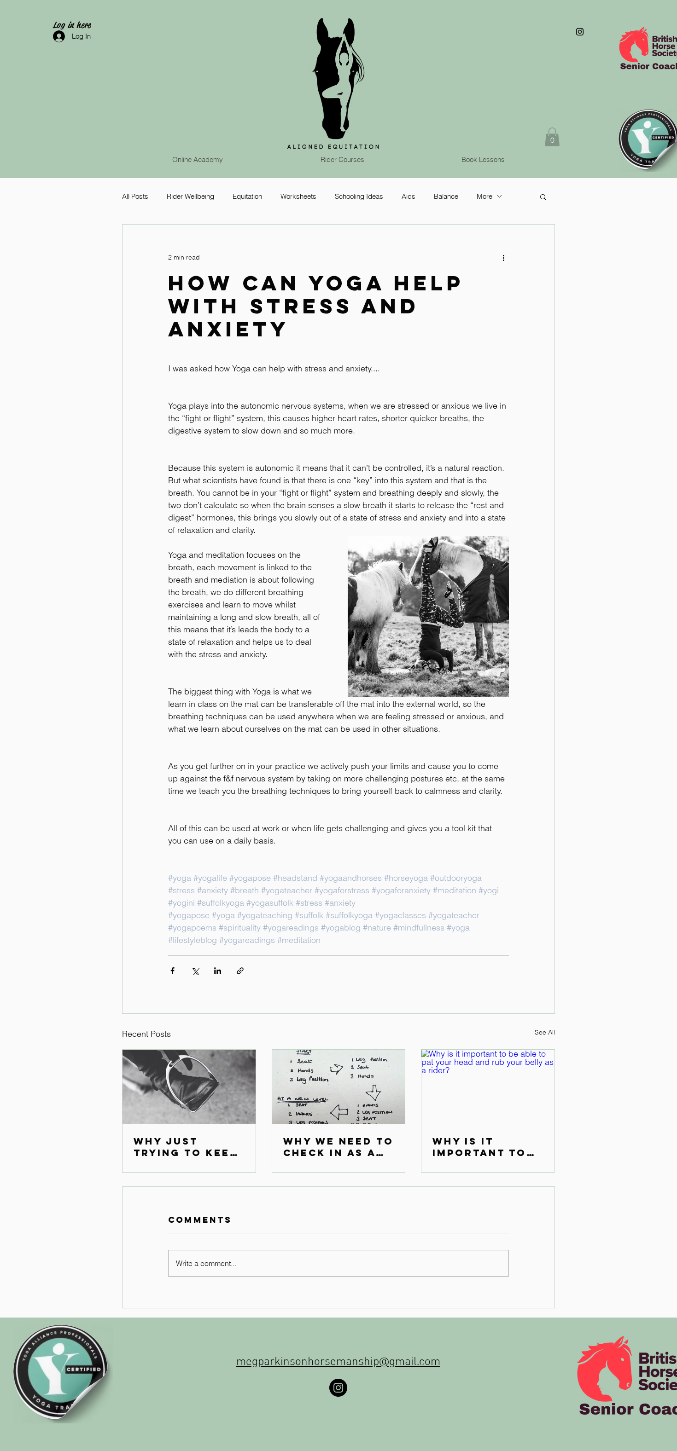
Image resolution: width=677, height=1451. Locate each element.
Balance (446, 196)
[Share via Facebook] (172, 970)
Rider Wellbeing (190, 196)
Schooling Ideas (359, 196)
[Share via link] (240, 970)
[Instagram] (338, 1388)
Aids (408, 196)
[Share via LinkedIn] (217, 970)
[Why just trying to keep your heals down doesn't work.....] (189, 1087)
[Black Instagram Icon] (580, 32)
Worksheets (298, 196)
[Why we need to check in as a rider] (338, 1087)
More (484, 196)
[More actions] (503, 257)
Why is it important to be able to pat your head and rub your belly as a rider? (485, 1146)
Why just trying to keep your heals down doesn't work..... (186, 1146)
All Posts (135, 196)
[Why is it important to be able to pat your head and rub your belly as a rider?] (487, 1087)
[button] (552, 136)
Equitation (247, 196)
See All (545, 1032)
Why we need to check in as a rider (338, 1146)
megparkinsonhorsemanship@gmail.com (338, 1362)
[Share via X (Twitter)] (195, 970)
